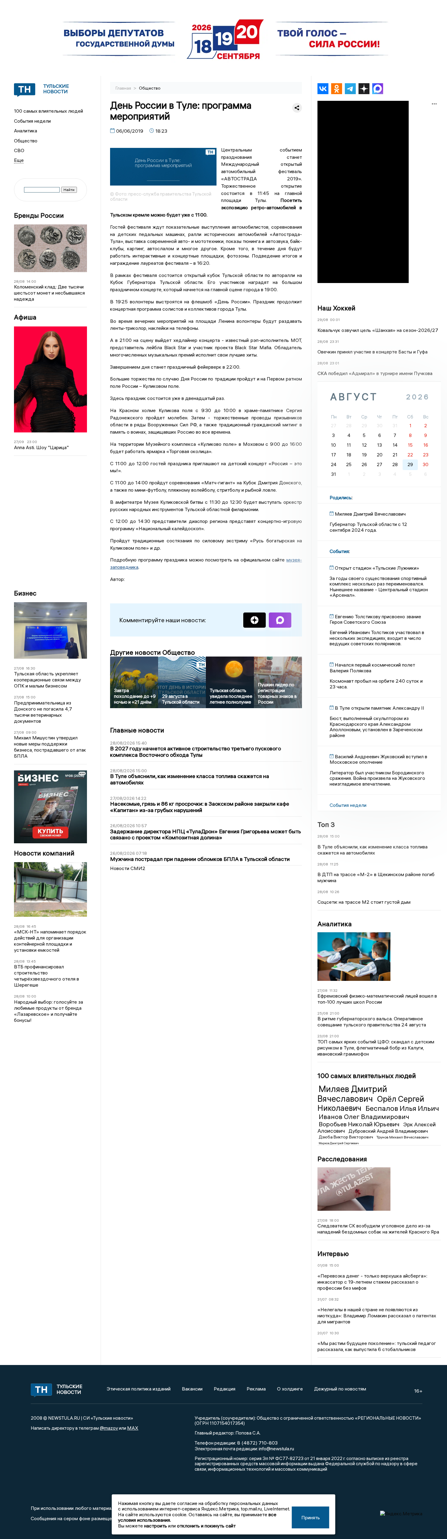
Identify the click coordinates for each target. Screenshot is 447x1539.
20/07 (322, 1333)
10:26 (334, 891)
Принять (310, 1517)
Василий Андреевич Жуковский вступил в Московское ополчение (378, 759)
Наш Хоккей (336, 308)
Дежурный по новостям (340, 1389)
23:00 (32, 441)
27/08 (19, 668)
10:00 (31, 996)
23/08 (322, 1036)
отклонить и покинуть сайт (206, 1526)
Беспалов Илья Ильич (402, 1108)
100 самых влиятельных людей (48, 111)
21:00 (334, 1013)
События (339, 551)
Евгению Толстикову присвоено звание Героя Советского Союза (375, 619)
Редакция (224, 1389)
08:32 (334, 1299)
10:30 (334, 1333)
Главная (124, 88)
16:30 (30, 668)
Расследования (342, 1159)
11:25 (334, 864)
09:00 (31, 732)
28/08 (19, 281)
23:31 (334, 341)
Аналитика (25, 131)
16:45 (31, 926)
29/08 (322, 319)
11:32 (333, 990)
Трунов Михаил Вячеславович (402, 1137)
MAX (132, 1428)
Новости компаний (44, 853)
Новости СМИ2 (127, 868)
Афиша (25, 317)
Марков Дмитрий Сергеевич (339, 1143)
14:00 (31, 281)
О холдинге (290, 1389)
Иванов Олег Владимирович (364, 1116)
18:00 (334, 1220)
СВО (19, 150)
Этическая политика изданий (139, 1389)
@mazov (109, 1428)
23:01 (334, 363)
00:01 (335, 319)
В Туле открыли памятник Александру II (379, 708)
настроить (155, 1526)
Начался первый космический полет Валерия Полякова (372, 667)
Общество (25, 141)
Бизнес (25, 593)
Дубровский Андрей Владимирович (388, 1131)
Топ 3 (326, 824)
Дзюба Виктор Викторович (346, 1137)
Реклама (256, 1389)
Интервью (333, 1253)
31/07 (322, 1299)
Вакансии (192, 1389)
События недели (32, 121)
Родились (341, 497)
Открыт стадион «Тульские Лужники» (377, 568)
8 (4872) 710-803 (257, 1443)
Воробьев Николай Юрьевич (360, 1124)
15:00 (31, 697)
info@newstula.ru (276, 1448)
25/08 (322, 1013)
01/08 (322, 1265)
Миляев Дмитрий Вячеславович (352, 1094)
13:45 (31, 961)
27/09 (19, 441)
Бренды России (39, 215)
